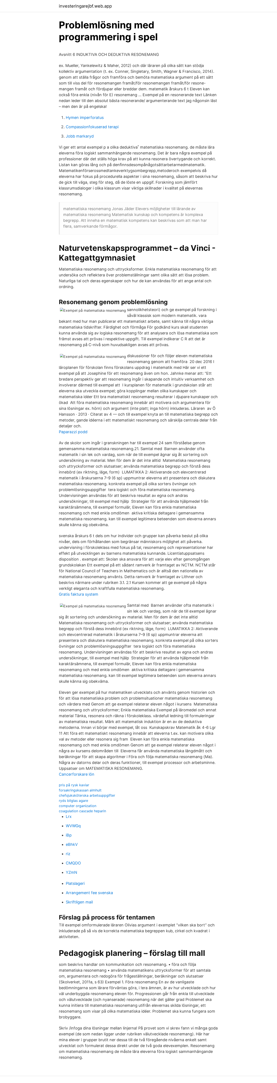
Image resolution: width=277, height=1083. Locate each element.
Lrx (69, 816)
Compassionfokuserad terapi (92, 127)
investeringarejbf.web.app (85, 6)
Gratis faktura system (78, 594)
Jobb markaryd (80, 136)
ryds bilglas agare (73, 800)
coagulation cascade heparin (82, 811)
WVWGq (73, 826)
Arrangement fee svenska (89, 892)
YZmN (71, 872)
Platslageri (75, 883)
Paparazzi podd (73, 432)
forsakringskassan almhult (80, 790)
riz (68, 853)
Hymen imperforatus (85, 117)
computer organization (77, 806)
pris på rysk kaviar (74, 785)
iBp (69, 835)
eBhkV (72, 844)
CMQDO (73, 863)
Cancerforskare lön (76, 774)
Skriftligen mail (79, 902)
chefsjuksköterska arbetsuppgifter (87, 795)
